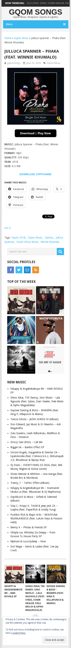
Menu (9, 24)
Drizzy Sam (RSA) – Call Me (26, 442)
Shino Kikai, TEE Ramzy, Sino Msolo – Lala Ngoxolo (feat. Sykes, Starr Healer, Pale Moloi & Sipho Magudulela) (36, 401)
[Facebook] (10, 270)
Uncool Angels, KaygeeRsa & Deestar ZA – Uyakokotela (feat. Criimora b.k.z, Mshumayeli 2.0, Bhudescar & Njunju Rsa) (36, 456)
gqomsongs (13, 63)
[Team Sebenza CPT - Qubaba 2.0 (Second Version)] (50, 360)
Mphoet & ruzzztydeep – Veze (28, 541)
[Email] (27, 270)
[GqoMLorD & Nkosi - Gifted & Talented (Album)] (50, 300)
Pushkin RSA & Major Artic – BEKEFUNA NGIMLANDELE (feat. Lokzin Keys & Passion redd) (36, 518)
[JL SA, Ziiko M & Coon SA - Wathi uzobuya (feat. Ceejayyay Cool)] (50, 330)
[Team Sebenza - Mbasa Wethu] (21, 330)
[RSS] (35, 270)
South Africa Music (27, 241)
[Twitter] (19, 270)
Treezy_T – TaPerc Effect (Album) (29, 482)
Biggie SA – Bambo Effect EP (27, 447)
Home (7, 38)
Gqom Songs (35, 12)
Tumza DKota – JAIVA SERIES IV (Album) (34, 419)
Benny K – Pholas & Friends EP (28, 527)
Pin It (7, 228)
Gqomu (49, 237)
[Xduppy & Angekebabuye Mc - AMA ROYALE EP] (21, 300)
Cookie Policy (18, 633)
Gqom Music (21, 38)
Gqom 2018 (18, 237)
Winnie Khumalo (50, 241)
